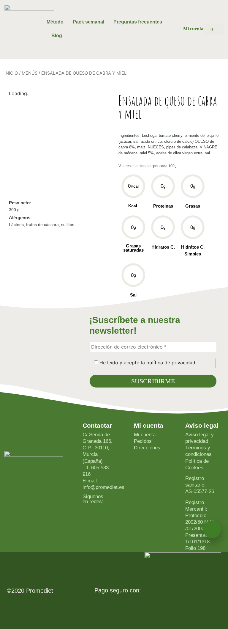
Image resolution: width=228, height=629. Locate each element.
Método (55, 21)
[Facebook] (107, 502)
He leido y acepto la (146, 362)
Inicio (11, 73)
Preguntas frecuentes (137, 21)
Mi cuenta (145, 434)
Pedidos (143, 441)
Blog (56, 35)
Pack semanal (88, 21)
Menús (29, 73)
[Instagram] (107, 496)
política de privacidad (170, 363)
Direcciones (147, 448)
